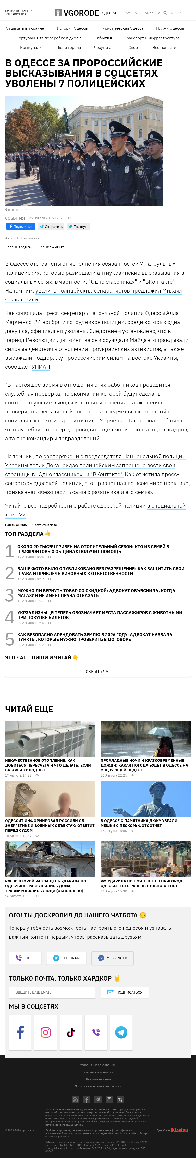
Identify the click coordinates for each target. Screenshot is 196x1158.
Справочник (16, 14)
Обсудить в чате (44, 524)
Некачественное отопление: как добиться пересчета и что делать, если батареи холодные (48, 765)
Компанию (151, 13)
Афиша (26, 11)
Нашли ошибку (16, 524)
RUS (174, 13)
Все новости (164, 47)
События (103, 37)
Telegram (71, 958)
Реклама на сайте (98, 1079)
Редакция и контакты (98, 1072)
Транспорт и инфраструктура (152, 37)
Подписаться (129, 992)
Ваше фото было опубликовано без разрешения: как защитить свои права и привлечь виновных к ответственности (101, 571)
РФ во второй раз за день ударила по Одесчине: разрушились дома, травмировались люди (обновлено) (45, 886)
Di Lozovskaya (28, 238)
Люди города (68, 47)
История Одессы (72, 28)
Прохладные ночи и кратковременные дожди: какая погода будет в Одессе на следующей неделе (144, 765)
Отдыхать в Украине (25, 28)
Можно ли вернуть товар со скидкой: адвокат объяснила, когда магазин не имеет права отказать (96, 593)
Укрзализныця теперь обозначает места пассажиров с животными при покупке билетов (99, 615)
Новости (12, 11)
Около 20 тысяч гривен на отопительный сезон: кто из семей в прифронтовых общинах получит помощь (93, 549)
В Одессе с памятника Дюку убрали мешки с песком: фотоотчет (139, 823)
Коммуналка (32, 47)
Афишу (131, 13)
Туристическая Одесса (122, 28)
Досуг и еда (105, 47)
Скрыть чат (98, 671)
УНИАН (41, 366)
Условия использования (97, 1065)
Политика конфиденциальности (98, 1086)
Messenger (117, 958)
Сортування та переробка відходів (49, 37)
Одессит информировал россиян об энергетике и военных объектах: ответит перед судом (50, 825)
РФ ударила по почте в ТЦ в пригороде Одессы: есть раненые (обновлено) (143, 883)
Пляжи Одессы (170, 28)
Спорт (134, 47)
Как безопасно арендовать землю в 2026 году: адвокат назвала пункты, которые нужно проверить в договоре (95, 637)
